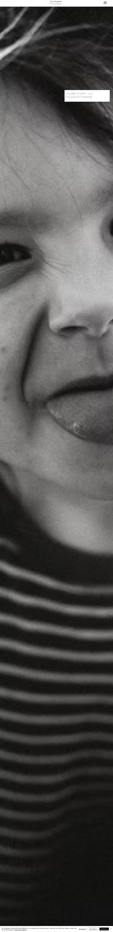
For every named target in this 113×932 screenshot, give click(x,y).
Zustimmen (104, 929)
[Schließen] (111, 929)
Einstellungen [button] (82, 929)
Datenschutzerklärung (21, 930)
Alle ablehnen (93, 929)
